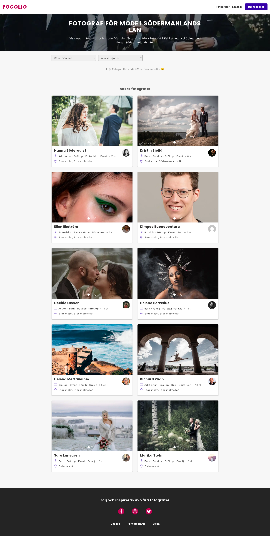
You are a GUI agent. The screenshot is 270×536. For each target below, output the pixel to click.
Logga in (237, 6)
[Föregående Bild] (54, 121)
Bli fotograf (256, 6)
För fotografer (136, 523)
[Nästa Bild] (130, 121)
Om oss (115, 523)
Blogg (156, 523)
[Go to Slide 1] (89, 142)
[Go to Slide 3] (95, 142)
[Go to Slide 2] (92, 142)
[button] (92, 121)
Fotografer (223, 6)
